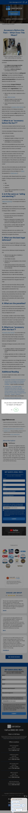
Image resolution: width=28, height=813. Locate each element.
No (11, 409)
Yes (16, 409)
